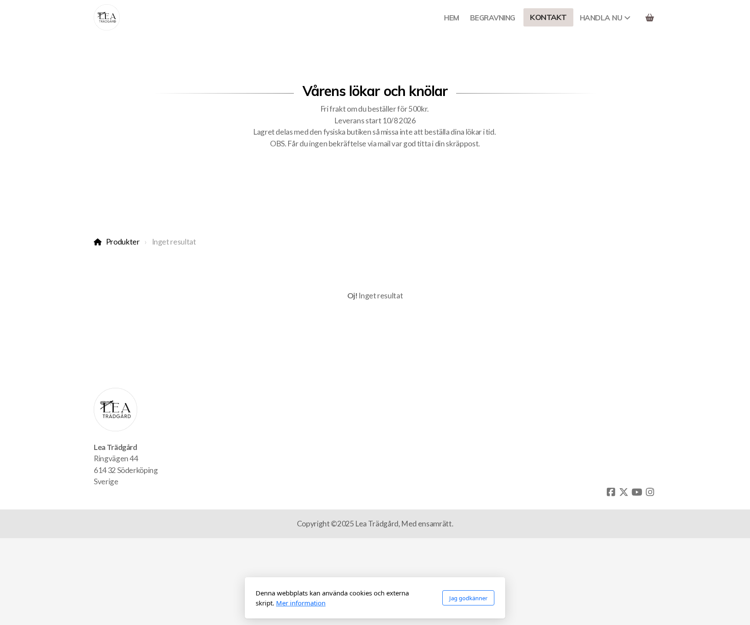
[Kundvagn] (649, 17)
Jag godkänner (468, 598)
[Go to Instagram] (649, 492)
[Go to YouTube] (636, 492)
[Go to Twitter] (623, 492)
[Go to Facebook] (610, 492)
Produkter (123, 241)
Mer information (301, 603)
